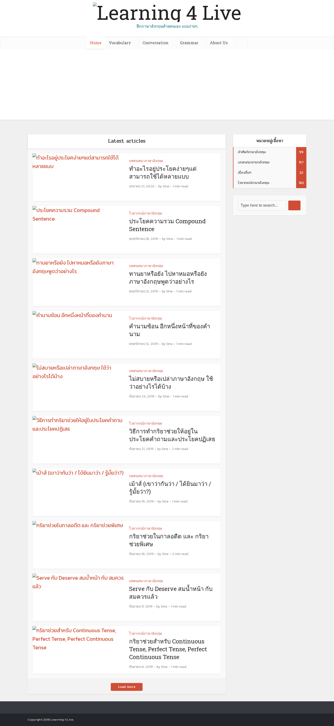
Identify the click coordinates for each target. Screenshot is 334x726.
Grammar (189, 42)
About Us (219, 42)
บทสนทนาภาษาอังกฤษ (146, 160)
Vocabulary (120, 42)
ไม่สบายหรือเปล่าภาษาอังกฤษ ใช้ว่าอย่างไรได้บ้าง (171, 382)
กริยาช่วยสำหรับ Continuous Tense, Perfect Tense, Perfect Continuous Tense (168, 649)
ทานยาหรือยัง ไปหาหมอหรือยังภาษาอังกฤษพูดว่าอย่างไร (168, 277)
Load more (126, 686)
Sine (166, 186)
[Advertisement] (167, 85)
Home (95, 42)
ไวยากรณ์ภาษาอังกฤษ (145, 213)
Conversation (155, 42)
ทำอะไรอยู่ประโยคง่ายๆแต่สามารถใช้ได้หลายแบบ (163, 172)
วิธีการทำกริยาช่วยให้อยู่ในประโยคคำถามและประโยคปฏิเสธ (172, 435)
